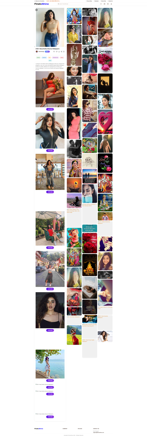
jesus (50, 60)
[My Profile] (111, 4)
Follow (47, 51)
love (49, 57)
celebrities (44, 57)
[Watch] (104, 4)
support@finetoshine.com (98, 432)
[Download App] (101, 4)
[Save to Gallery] (80, 11)
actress (38, 57)
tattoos (62, 57)
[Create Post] (108, 4)
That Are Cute (55, 57)
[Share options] (80, 9)
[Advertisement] (50, 203)
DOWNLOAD (50, 109)
